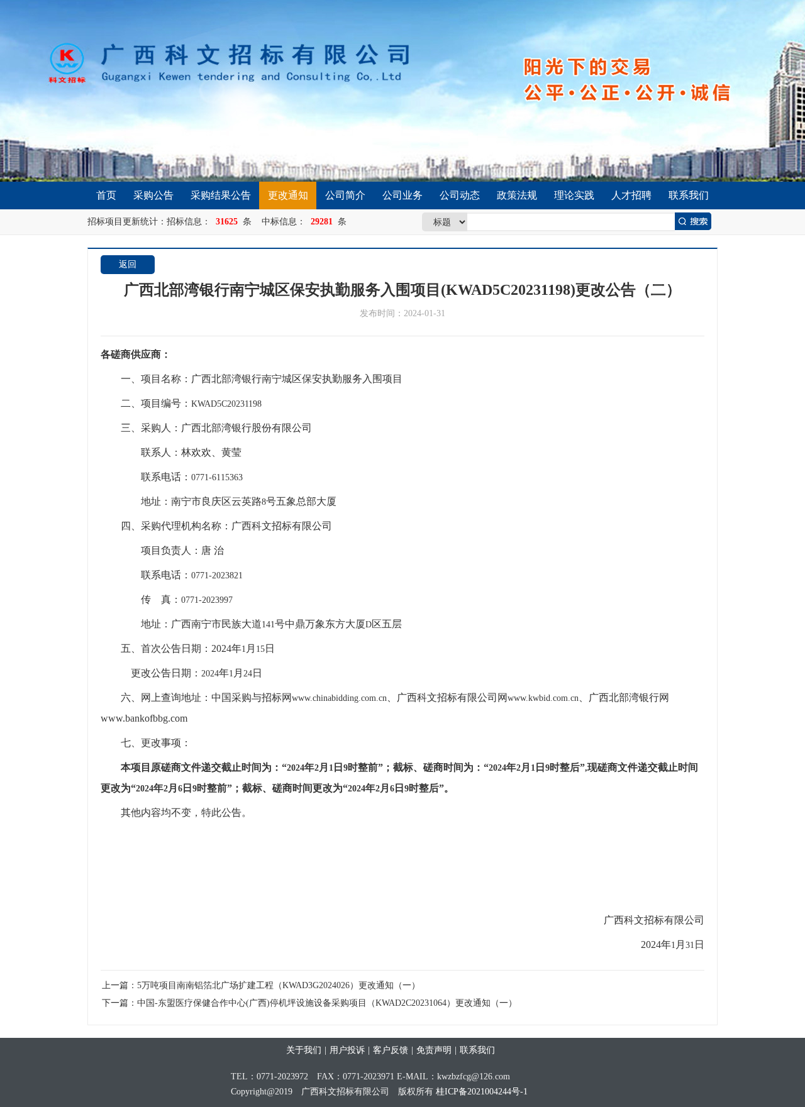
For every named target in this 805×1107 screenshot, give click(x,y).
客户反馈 (390, 1050)
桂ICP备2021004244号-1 (482, 1091)
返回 (127, 264)
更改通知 (288, 195)
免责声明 (434, 1050)
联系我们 (689, 195)
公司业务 (402, 195)
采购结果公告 (221, 195)
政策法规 (517, 195)
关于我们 (303, 1050)
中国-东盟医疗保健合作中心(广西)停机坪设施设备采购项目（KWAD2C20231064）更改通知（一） (327, 1003)
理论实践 (574, 195)
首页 (106, 195)
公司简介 (345, 195)
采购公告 (153, 195)
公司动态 (460, 195)
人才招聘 (631, 195)
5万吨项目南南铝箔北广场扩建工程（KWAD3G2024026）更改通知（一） (278, 985)
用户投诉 (347, 1050)
